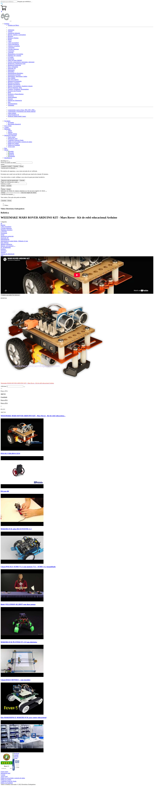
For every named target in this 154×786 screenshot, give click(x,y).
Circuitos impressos (13, 49)
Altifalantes (11, 30)
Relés (9, 92)
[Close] (9, 161)
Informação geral (12, 138)
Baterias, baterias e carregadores (17, 34)
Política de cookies (6, 779)
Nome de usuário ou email (8, 162)
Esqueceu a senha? (6, 166)
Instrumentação (5, 239)
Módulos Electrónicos (14, 84)
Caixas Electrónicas (13, 44)
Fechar (3, 189)
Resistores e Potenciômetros (16, 94)
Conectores (11, 50)
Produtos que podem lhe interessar (10, 295)
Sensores (10, 99)
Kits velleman (4, 242)
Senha (2, 164)
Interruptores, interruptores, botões (17, 76)
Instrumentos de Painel (14, 75)
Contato (6, 127)
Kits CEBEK (11, 78)
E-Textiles (11, 57)
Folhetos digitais (12, 134)
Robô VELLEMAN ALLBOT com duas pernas (18, 604)
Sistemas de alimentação (7, 254)
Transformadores (12, 103)
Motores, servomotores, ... (8, 246)
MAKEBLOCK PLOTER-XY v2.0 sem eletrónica (19, 642)
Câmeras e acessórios (14, 46)
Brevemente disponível (14, 124)
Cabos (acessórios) (6, 226)
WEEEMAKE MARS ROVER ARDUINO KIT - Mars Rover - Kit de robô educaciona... (33, 416)
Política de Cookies (13, 143)
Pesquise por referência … (25, 1)
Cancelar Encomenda (7, 194)
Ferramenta (11, 59)
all (1, 223)
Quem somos (11, 137)
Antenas (10, 31)
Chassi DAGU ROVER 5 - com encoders (15, 680)
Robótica (3, 249)
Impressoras (11, 70)
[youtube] (15, 755)
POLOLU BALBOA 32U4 (10, 453)
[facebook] (15, 753)
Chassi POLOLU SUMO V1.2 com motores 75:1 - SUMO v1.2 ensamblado (28, 567)
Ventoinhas (11, 105)
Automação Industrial (14, 33)
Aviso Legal (11, 146)
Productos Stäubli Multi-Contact (17, 116)
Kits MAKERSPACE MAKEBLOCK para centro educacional (23, 717)
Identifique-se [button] (8, 158)
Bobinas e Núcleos (13, 38)
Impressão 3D (12, 68)
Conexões (10, 52)
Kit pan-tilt (5, 491)
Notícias (10, 132)
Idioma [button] (6, 150)
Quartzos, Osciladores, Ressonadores (18, 89)
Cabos (9, 41)
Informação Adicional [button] (10, 135)
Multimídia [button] (7, 129)
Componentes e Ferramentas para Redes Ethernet (21, 111)
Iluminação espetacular (7, 236)
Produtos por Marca (13, 25)
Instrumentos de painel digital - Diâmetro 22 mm (14, 241)
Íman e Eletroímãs (13, 67)
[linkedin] (15, 756)
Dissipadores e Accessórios (15, 54)
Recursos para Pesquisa (14, 91)
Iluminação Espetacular (14, 65)
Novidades (11, 122)
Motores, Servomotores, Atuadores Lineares (20, 86)
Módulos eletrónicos (6, 244)
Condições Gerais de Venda (15, 140)
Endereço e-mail (5, 184)
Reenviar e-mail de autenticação (9, 180)
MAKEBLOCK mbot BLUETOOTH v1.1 (16, 529)
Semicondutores (12, 97)
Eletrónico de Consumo (14, 55)
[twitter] (14, 758)
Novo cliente (7, 126)
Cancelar (15, 166)
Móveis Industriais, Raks (15, 87)
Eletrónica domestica (6, 230)
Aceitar (8, 189)
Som (9, 102)
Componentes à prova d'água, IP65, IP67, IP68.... (22, 110)
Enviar (21, 166)
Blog (5, 148)
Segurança (11, 95)
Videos (10, 130)
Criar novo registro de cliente (28, 192)
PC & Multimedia (6, 247)
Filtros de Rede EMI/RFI (15, 60)
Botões (10, 39)
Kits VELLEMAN (13, 79)
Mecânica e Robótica (14, 83)
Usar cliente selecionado (13, 192)
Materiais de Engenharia (14, 81)
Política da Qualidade (14, 145)
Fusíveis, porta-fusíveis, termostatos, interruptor (21, 62)
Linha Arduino (12, 113)
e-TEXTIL (4, 231)
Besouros (10, 36)
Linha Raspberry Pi (13, 114)
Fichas (2, 234)
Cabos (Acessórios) (13, 42)
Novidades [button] (7, 121)
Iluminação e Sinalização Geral (16, 63)
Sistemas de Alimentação (15, 100)
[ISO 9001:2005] (15, 770)
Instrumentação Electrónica (15, 73)
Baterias (3, 225)
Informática (11, 71)
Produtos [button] (6, 23)
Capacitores (11, 47)
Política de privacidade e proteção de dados (20, 142)
